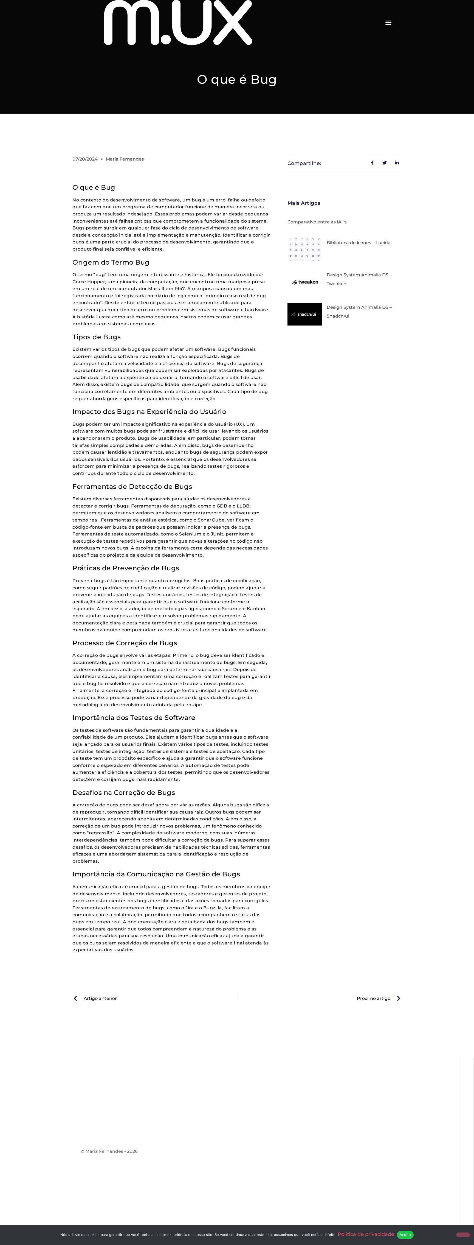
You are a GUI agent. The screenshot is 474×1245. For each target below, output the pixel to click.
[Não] (463, 1234)
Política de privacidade (366, 1234)
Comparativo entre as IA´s (316, 222)
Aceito (405, 1234)
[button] (388, 22)
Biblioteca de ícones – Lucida (359, 242)
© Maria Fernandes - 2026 (109, 1151)
